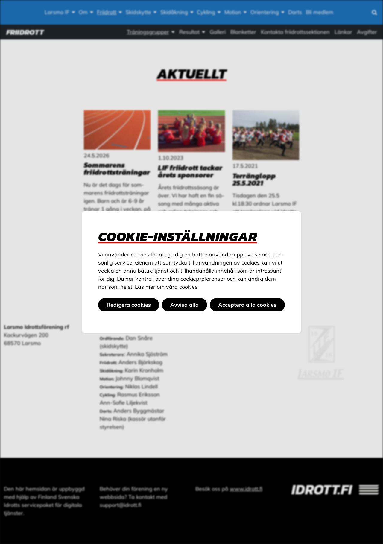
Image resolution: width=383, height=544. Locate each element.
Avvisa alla (184, 304)
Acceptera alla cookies (247, 304)
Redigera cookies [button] (129, 304)
